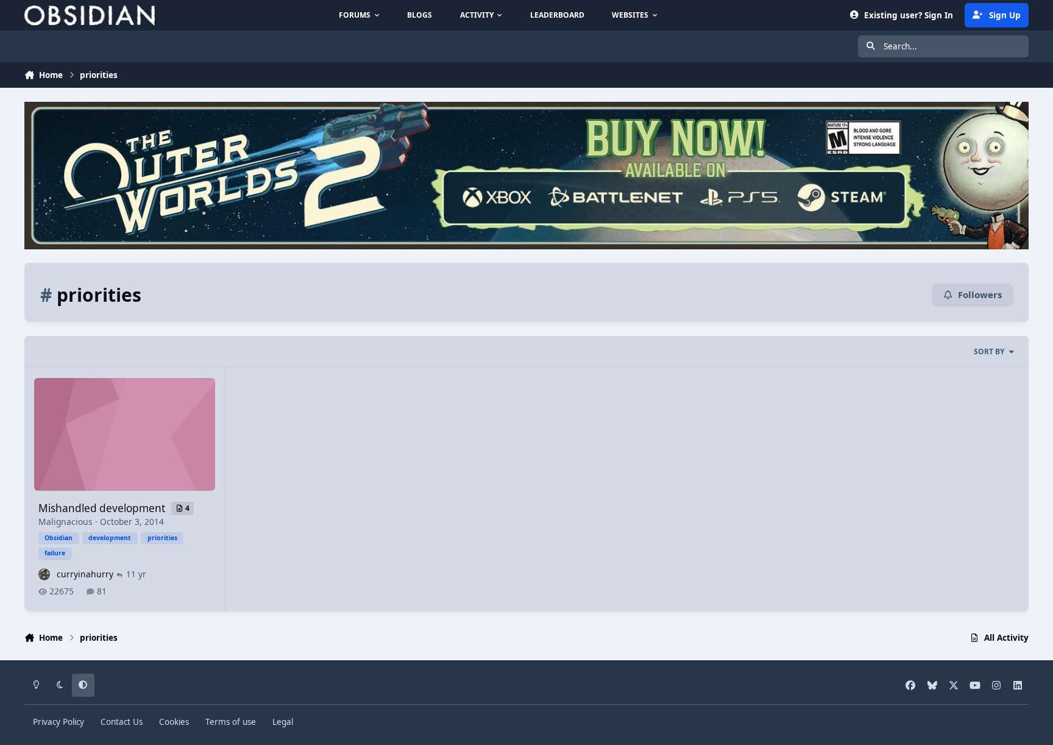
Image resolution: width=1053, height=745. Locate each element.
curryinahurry (85, 574)
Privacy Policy (58, 721)
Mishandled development (103, 508)
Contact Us (122, 721)
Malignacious (65, 521)
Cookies (174, 721)
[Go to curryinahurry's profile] (44, 574)
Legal (282, 721)
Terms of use (230, 721)
